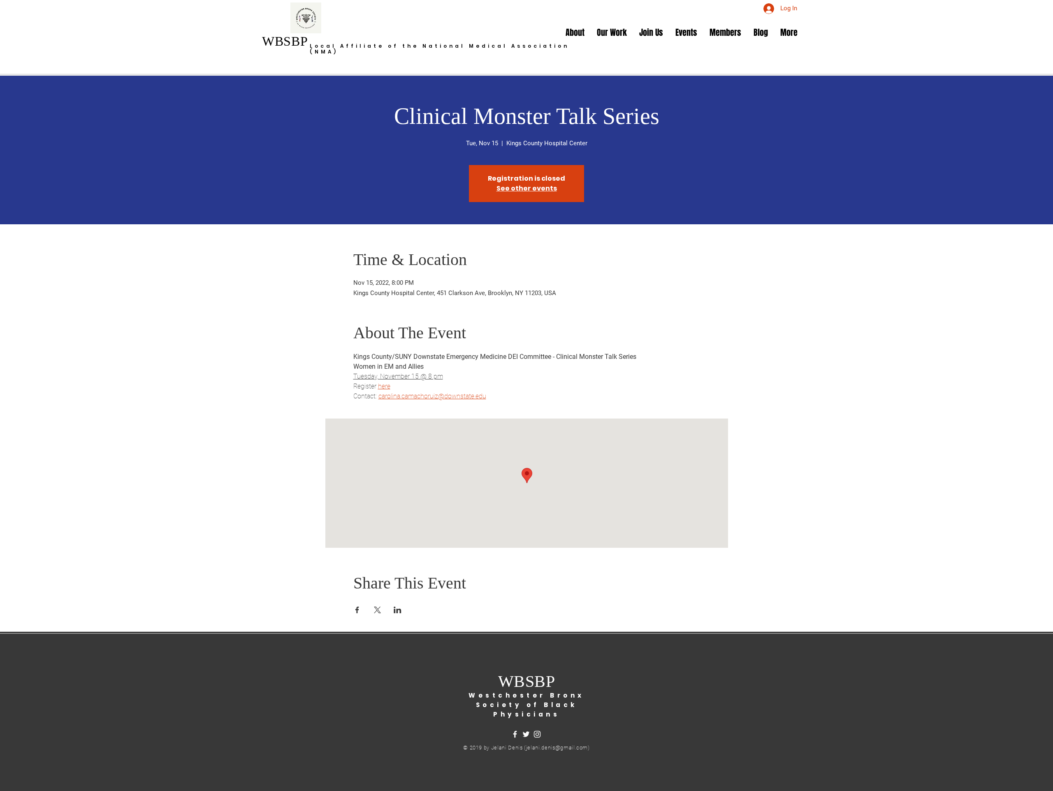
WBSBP (285, 41)
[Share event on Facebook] (357, 610)
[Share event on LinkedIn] (397, 610)
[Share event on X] (377, 610)
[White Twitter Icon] (526, 734)
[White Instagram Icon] (537, 734)
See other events (526, 188)
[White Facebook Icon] (515, 734)
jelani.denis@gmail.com (557, 747)
